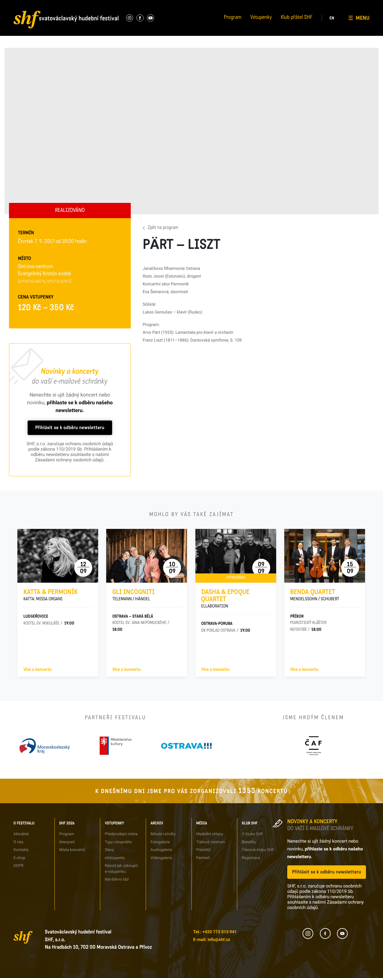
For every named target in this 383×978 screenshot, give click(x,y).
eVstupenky (115, 858)
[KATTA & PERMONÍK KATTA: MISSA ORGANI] (57, 556)
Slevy (109, 850)
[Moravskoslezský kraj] (44, 745)
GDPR (13, 37)
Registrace (322, 26)
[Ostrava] (186, 745)
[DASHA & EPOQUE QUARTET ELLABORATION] (235, 556)
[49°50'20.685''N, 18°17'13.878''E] (44, 282)
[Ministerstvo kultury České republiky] (115, 745)
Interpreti (78, 4)
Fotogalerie (201, 4)
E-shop (19, 858)
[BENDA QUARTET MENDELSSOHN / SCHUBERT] (324, 556)
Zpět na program (163, 228)
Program (232, 18)
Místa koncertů (72, 850)
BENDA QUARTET (314, 595)
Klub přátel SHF (296, 18)
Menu (363, 18)
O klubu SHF (252, 834)
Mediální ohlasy (209, 834)
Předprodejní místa (121, 834)
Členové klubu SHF (258, 850)
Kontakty (21, 850)
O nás (13, 4)
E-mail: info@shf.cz (211, 939)
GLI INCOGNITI (133, 595)
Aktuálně (21, 834)
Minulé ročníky (163, 834)
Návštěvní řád (142, 37)
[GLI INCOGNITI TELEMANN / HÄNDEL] (146, 556)
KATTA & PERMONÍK (50, 595)
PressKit (203, 850)
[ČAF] (313, 745)
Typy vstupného (144, 4)
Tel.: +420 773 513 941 (215, 932)
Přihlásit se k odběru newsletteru (69, 428)
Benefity (320, 4)
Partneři (258, 26)
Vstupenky (261, 18)
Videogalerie (161, 858)
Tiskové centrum (265, 4)
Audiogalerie (161, 850)
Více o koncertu (37, 670)
